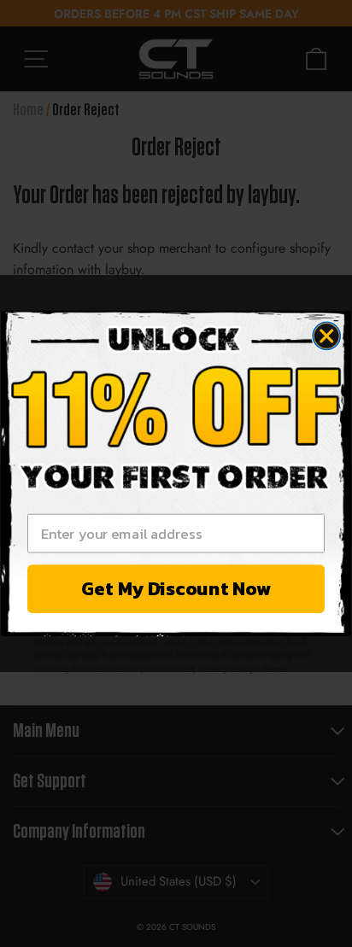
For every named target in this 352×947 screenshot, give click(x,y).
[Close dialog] (326, 335)
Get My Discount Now (176, 588)
